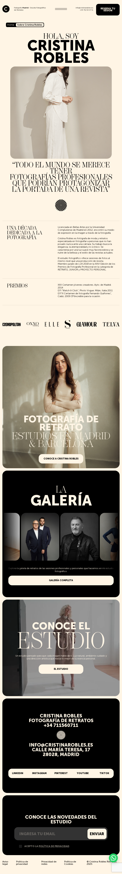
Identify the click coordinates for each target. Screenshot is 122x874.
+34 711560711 (61, 725)
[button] (113, 857)
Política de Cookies (70, 862)
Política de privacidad (54, 846)
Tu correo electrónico (51, 834)
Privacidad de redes (48, 862)
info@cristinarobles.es (84, 8)
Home (10, 24)
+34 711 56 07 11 (86, 10)
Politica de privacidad (22, 862)
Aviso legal (5, 862)
